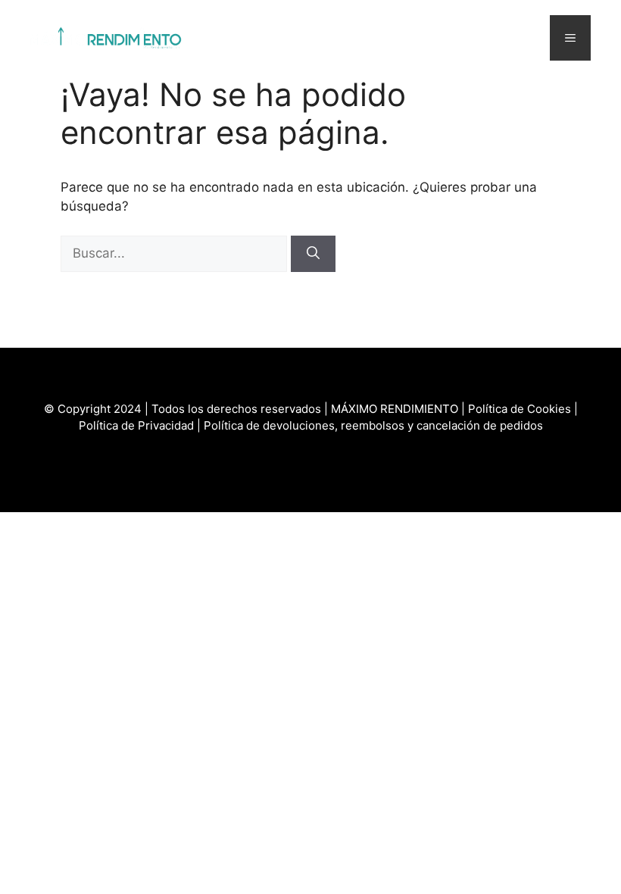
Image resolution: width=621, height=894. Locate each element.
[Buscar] (313, 254)
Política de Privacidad (136, 425)
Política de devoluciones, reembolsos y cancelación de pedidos (373, 425)
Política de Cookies (519, 409)
